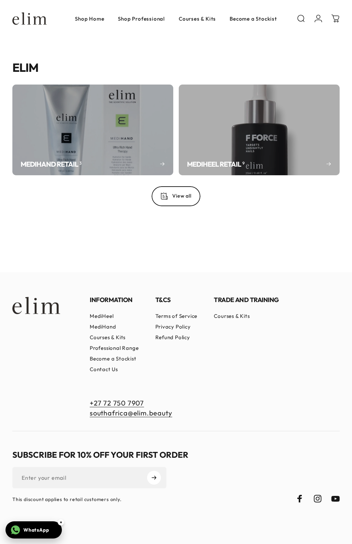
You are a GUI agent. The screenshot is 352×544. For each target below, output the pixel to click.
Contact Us (104, 369)
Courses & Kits (107, 337)
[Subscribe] (154, 478)
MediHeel (101, 316)
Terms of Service (176, 316)
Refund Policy (172, 337)
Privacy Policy (173, 326)
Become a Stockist (113, 358)
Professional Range (114, 348)
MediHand (103, 326)
